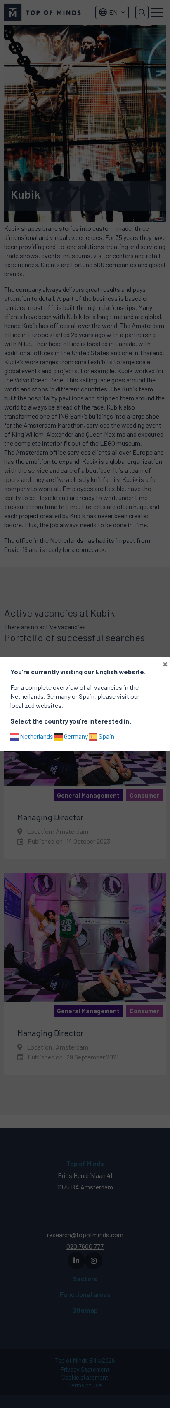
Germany (75, 736)
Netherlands (36, 736)
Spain (105, 736)
